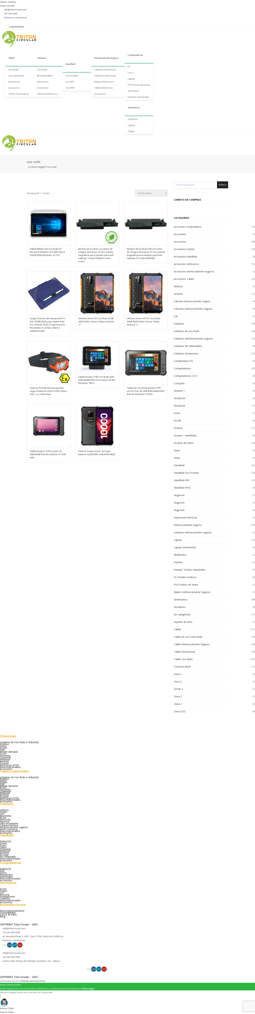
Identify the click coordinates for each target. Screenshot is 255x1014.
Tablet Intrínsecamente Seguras (192, 644)
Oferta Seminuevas (18, 93)
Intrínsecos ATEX (9, 765)
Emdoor (178, 428)
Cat (176, 316)
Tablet (11, 58)
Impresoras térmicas (185, 517)
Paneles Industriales (138, 96)
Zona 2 (178, 681)
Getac (177, 450)
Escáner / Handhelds (185, 435)
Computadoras (135, 55)
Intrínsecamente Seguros (106, 58)
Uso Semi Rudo (16, 75)
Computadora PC (183, 361)
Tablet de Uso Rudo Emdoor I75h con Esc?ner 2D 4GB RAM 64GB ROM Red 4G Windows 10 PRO (145, 391)
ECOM (177, 420)
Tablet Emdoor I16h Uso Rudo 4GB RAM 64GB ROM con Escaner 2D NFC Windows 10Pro (97, 380)
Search (222, 184)
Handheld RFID (182, 487)
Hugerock (179, 495)
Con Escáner (72, 75)
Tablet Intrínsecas (103, 87)
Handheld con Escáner (186, 472)
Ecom (177, 413)
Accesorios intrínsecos (186, 264)
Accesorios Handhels (185, 256)
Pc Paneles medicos (185, 577)
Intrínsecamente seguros (14, 827)
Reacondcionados (10, 831)
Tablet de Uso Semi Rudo (188, 636)
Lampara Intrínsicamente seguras (192, 532)
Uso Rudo (13, 69)
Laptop (131, 78)
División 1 (179, 390)
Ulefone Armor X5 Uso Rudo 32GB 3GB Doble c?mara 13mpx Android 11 (96, 321)
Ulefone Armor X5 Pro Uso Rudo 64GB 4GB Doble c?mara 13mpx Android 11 (143, 321)
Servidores (133, 90)
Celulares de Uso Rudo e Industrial (19, 742)
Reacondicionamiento (12, 910)
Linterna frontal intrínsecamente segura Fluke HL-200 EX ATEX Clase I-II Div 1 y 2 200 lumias (49, 391)
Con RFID (70, 87)
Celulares (41, 58)
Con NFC (70, 81)
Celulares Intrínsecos (105, 75)
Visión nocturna (8, 829)
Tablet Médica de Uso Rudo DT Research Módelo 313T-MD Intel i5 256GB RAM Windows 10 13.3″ (47, 252)
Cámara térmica (9, 825)
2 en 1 (131, 72)
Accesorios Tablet (184, 279)
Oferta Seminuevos (47, 93)
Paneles (178, 562)
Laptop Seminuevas (185, 547)
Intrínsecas (14, 81)
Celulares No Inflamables (188, 346)
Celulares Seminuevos (186, 353)
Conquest (179, 383)
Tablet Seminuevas (184, 651)
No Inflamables (45, 75)
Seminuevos (134, 107)
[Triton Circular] (22, 39)
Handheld (70, 64)
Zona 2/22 (179, 711)
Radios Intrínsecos (104, 81)
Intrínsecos (43, 81)
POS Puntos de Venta (139, 84)
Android (178, 286)
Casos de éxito (8, 914)
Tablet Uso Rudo (183, 659)
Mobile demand (9, 751)
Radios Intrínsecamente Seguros (192, 592)
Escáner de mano (183, 443)
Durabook (179, 398)
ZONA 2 (178, 689)
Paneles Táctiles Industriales (190, 569)
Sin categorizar (182, 614)
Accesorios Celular (184, 249)
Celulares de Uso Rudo (186, 331)
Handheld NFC (182, 480)
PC (129, 66)
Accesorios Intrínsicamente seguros (194, 271)
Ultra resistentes (9, 823)
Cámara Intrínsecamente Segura (192, 301)
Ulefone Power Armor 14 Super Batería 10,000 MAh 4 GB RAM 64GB (96, 453)
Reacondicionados (10, 767)
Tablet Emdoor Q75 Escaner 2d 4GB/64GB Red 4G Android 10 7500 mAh (48, 454)
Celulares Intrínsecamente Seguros (193, 338)
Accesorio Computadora (187, 226)
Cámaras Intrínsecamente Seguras (193, 308)
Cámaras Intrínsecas (105, 69)
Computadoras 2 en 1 (186, 375)
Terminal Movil (182, 666)
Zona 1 (178, 674)
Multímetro (180, 554)
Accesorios (14, 87)
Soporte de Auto (183, 622)
